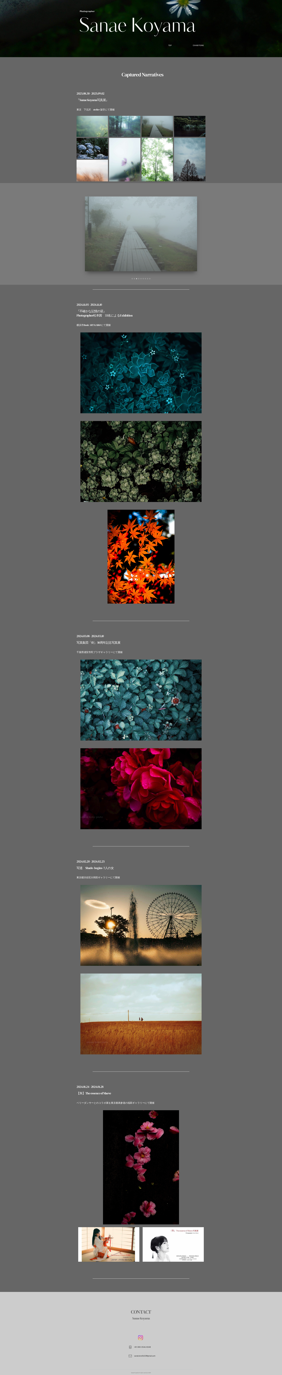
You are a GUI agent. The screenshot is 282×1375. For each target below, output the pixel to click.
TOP (170, 45)
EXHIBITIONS (198, 45)
